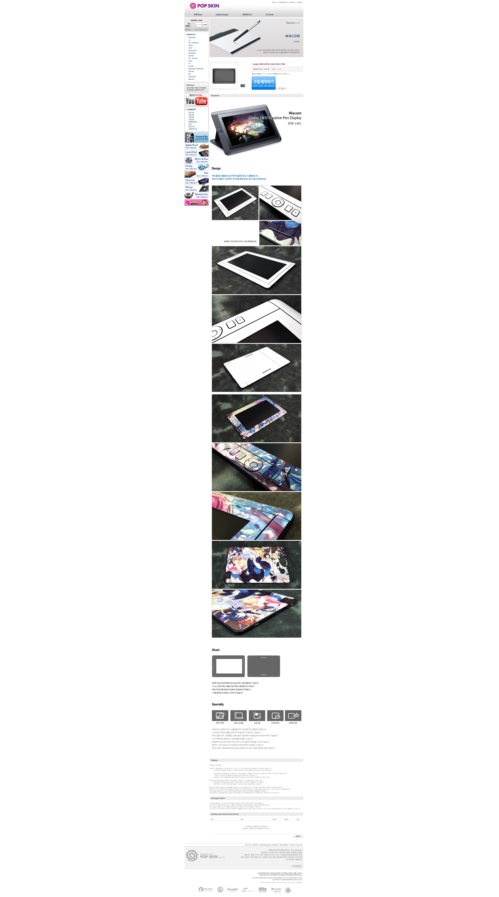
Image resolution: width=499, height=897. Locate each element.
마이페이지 (292, 2)
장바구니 (275, 2)
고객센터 (299, 2)
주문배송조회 (283, 2)
